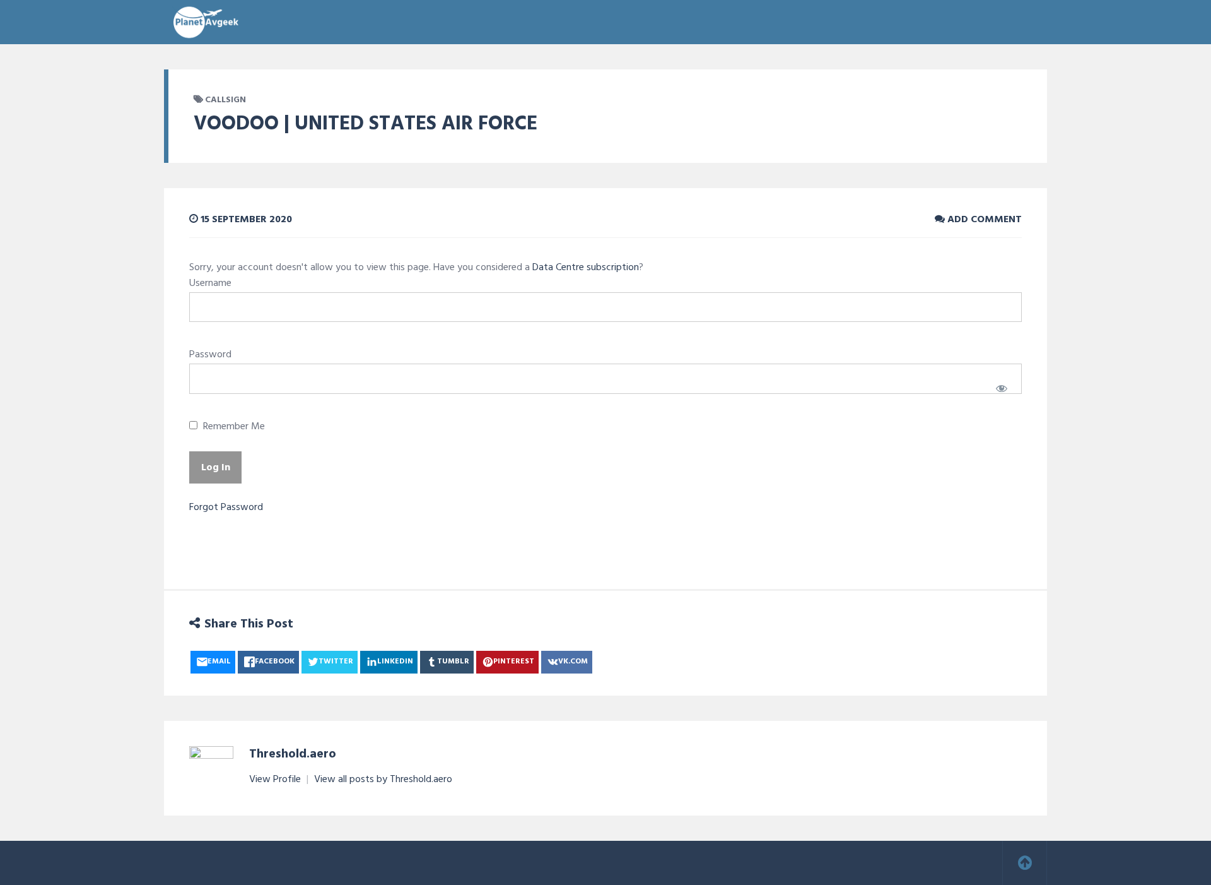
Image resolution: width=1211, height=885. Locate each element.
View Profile (276, 779)
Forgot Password (226, 507)
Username (210, 283)
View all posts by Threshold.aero (383, 779)
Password (210, 355)
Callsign (225, 100)
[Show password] (1001, 388)
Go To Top (1025, 863)
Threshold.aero (292, 754)
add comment (983, 219)
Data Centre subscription (585, 267)
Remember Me (233, 427)
